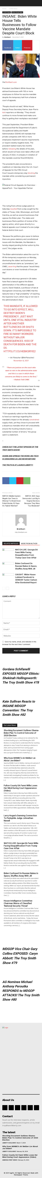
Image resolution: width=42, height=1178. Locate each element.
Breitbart (7, 37)
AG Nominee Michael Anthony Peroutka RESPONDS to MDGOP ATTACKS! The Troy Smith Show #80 (20, 990)
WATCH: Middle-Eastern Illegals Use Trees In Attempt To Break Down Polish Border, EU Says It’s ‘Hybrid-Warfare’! (11, 501)
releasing (12, 149)
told (3, 112)
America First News (9, 1160)
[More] (36, 45)
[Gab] (11, 1107)
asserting (12, 266)
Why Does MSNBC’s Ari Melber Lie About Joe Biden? (19, 759)
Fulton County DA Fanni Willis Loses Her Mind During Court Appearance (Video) (20, 788)
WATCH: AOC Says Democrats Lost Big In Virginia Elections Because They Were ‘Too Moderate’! (31, 501)
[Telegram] (30, 1107)
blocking (31, 173)
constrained (34, 419)
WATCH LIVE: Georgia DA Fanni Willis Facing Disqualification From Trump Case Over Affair (21, 845)
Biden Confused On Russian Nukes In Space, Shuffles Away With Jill (26, 566)
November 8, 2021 (21, 361)
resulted (13, 209)
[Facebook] (5, 480)
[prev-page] (3, 588)
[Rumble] (23, 1107)
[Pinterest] (19, 480)
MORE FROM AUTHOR (29, 544)
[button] (4, 3)
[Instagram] (17, 1107)
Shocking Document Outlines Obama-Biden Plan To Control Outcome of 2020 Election (21, 733)
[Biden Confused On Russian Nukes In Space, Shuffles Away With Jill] (8, 566)
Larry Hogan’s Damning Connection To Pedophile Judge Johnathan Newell (20, 818)
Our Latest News (10, 725)
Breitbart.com (11, 82)
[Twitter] (12, 480)
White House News (17, 12)
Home (4, 9)
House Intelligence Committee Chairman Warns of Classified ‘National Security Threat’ (18, 903)
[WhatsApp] (26, 480)
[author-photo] (21, 526)
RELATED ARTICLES (11, 544)
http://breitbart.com (21, 532)
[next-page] (7, 588)
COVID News (13, 9)
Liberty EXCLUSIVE (9, 1143)
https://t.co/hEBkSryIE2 (20, 351)
